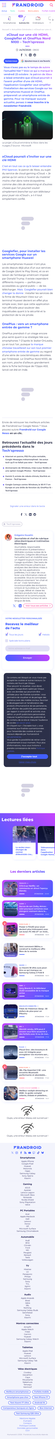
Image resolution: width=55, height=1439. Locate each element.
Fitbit (27, 1332)
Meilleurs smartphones (17, 1392)
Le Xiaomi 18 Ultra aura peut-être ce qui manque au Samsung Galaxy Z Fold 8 (33, 970)
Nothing (27, 1308)
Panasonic (27, 1274)
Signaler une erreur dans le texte (27, 506)
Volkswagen (27, 1260)
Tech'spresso (13, 451)
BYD (27, 1243)
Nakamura (27, 1382)
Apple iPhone (27, 1161)
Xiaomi (27, 1178)
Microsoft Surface (27, 1228)
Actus (4, 11)
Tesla (27, 1257)
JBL (27, 1305)
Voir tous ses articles (37, 605)
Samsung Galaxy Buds (27, 1310)
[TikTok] (38, 1152)
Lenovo (27, 1221)
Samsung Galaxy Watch (27, 1339)
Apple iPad (28, 1351)
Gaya (27, 1377)
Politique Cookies (27, 1425)
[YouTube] (29, 1152)
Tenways (28, 1384)
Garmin (27, 1334)
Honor (27, 1224)
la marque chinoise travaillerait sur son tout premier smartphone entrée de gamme (26, 348)
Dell (27, 1219)
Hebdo (46, 634)
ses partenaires (14, 737)
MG (27, 1250)
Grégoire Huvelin (23, 535)
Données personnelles (27, 1428)
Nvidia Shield (27, 1200)
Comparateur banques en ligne (18, 1408)
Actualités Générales (22, 29)
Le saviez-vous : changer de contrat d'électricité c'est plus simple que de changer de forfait (24, 851)
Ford (27, 1248)
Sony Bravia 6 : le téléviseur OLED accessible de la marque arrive (34, 990)
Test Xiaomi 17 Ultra (19, 1402)
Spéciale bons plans (19, 640)
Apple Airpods (27, 1298)
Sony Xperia (27, 1176)
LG (27, 1272)
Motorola (27, 1168)
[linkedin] (20, 605)
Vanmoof (27, 1387)
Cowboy (27, 1372)
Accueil (5, 29)
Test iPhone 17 (41, 1397)
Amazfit (27, 1327)
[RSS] (25, 1152)
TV (27, 1265)
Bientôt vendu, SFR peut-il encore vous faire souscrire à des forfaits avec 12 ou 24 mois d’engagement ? (34, 1031)
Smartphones (27, 1157)
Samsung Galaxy (27, 1173)
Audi (27, 1240)
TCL (27, 1284)
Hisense (27, 1269)
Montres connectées (27, 1323)
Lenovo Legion (27, 1192)
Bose (27, 1300)
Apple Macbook (27, 1216)
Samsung (27, 1279)
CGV (27, 1430)
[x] (14, 605)
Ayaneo (27, 1190)
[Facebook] (21, 1152)
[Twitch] (34, 1152)
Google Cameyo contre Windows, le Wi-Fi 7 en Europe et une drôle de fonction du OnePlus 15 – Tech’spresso (28, 487)
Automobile (27, 1237)
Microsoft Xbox (28, 1195)
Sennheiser (27, 1312)
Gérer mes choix (27, 762)
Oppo (27, 1171)
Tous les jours (16, 634)
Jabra (27, 1303)
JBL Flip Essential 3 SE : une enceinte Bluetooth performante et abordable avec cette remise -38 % (32, 1072)
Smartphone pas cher (17, 1397)
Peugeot (27, 1252)
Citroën (27, 1245)
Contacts (27, 1423)
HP (27, 1226)
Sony (27, 1281)
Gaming (27, 1184)
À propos (27, 1421)
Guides (21, 11)
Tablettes (27, 1347)
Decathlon (27, 1375)
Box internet (46, 1408)
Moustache (27, 1380)
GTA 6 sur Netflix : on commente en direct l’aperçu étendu (33, 888)
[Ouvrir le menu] (4, 5)
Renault (27, 1255)
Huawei (27, 1166)
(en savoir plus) (23, 723)
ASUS (27, 1187)
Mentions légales (27, 1418)
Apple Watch (27, 1329)
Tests (12, 11)
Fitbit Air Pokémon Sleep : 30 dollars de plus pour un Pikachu (33, 1011)
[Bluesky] (42, 1152)
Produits (23, 883)
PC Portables (27, 1210)
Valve (27, 1204)
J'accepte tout (29, 756)
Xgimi (27, 1286)
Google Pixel (27, 1164)
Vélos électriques (27, 1369)
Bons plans (33, 11)
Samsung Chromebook (27, 1231)
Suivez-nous (11, 61)
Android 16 (40, 1402)
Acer (27, 1214)
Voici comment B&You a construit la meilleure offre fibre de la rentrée (32, 949)
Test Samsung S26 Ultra (27, 1413)
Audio (27, 1294)
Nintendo (27, 1197)
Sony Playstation (27, 1202)
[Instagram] (16, 1152)
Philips (27, 1276)
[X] (12, 1152)
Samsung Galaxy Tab (27, 1360)
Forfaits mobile (41, 1392)
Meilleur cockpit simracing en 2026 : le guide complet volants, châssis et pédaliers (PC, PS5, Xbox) (33, 1093)
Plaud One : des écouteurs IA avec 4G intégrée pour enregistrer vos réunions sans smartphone (33, 1052)
